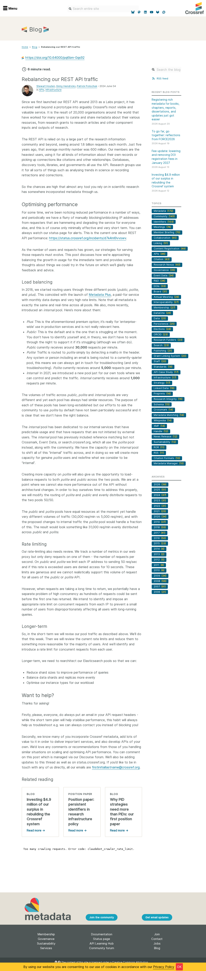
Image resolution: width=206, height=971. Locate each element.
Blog (34, 47)
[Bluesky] (133, 12)
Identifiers (164, 221)
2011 (159, 565)
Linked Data (164, 388)
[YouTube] (151, 12)
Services (46, 948)
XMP (159, 425)
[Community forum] (164, 12)
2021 (160, 511)
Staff (160, 361)
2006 (160, 591)
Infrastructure (53, 89)
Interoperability (166, 302)
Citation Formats (167, 458)
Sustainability (165, 441)
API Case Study (166, 372)
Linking (161, 243)
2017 (159, 532)
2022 (160, 505)
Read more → (36, 830)
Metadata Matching (169, 415)
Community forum (101, 948)
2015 (160, 543)
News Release (165, 436)
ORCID (161, 334)
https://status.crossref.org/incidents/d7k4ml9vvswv (87, 238)
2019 (160, 521)
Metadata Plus (100, 295)
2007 (160, 586)
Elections (162, 328)
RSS (159, 452)
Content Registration (170, 248)
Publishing (163, 350)
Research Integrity (168, 398)
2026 (160, 484)
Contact (157, 939)
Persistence (164, 323)
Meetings (162, 226)
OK (179, 967)
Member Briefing (167, 232)
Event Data (164, 275)
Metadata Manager (169, 463)
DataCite (162, 312)
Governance (164, 270)
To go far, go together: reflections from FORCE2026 (166, 135)
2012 (159, 559)
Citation (162, 259)
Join (157, 934)
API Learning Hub (102, 943)
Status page (101, 939)
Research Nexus (167, 264)
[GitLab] (158, 12)
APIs (41, 89)
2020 (160, 516)
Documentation (101, 934)
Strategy (162, 382)
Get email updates (157, 917)
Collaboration (165, 237)
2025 (160, 489)
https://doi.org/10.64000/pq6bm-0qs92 (54, 58)
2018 (160, 527)
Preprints (162, 393)
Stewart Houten (45, 86)
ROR (159, 447)
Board (160, 291)
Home (25, 47)
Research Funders (168, 339)
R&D (159, 280)
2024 (160, 495)
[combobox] (103, 8)
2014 (159, 548)
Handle (161, 431)
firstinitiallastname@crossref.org (116, 767)
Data (160, 318)
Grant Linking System (170, 355)
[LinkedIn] (145, 12)
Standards (163, 366)
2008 (160, 581)
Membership (164, 307)
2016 (160, 538)
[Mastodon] (139, 12)
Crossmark (163, 409)
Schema (162, 404)
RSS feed (162, 78)
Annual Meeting (166, 296)
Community (164, 216)
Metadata (163, 210)
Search (161, 345)
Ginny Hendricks (66, 86)
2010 (159, 570)
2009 (160, 575)
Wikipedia (163, 420)
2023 (160, 500)
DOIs (160, 286)
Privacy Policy (163, 967)
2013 (159, 554)
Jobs (157, 943)
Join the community (101, 917)
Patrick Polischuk (87, 86)
